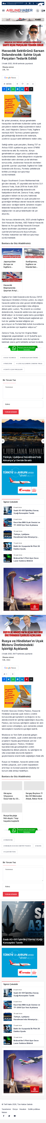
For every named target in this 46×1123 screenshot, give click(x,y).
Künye (15, 1112)
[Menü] (3, 11)
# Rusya (38, 848)
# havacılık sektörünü (29, 357)
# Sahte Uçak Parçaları (13, 369)
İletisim (4, 1115)
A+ (28, 84)
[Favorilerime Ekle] (17, 84)
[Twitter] (9, 1118)
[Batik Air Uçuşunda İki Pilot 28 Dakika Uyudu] (23, 546)
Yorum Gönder (11, 412)
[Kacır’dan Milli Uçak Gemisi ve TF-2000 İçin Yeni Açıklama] (23, 522)
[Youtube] (15, 1118)
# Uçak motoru (10, 854)
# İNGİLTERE (8, 363)
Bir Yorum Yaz (9, 380)
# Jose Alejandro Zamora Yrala (29, 363)
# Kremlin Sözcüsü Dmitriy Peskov (17, 848)
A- (33, 84)
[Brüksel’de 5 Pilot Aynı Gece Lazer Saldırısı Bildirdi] (23, 558)
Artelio (35, 1107)
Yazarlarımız (6, 1112)
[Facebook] (4, 1118)
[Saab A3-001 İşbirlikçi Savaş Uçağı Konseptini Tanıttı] (23, 511)
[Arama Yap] (38, 11)
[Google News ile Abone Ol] (10, 77)
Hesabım (22, 1112)
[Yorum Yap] (23, 84)
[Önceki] (3, 441)
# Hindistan (8, 842)
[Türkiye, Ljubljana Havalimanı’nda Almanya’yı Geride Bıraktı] (23, 534)
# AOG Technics (10, 357)
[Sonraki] (42, 441)
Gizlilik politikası (34, 1112)
